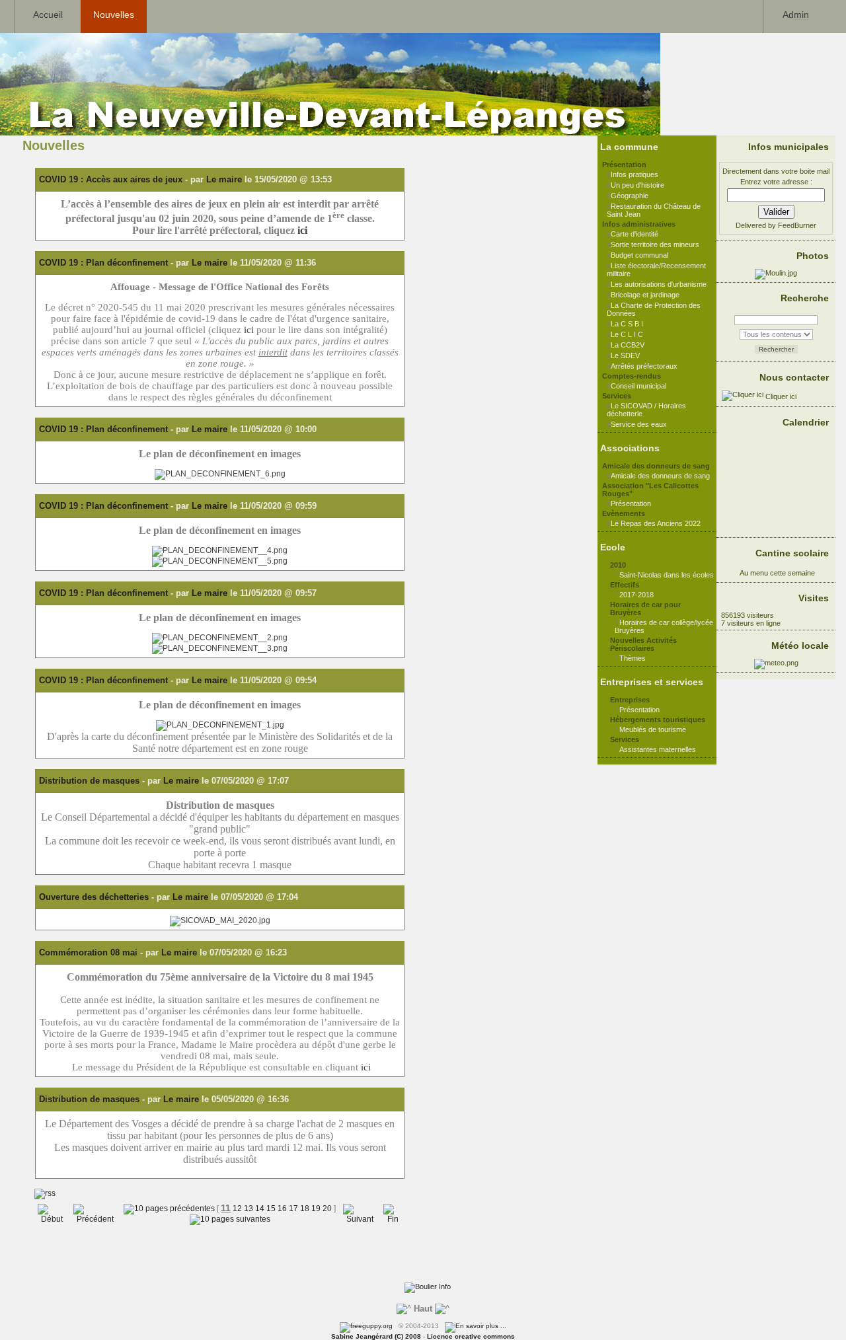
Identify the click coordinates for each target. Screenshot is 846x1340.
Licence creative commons (471, 1336)
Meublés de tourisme (652, 729)
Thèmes (632, 658)
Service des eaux (639, 424)
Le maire (224, 179)
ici (302, 230)
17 (293, 1208)
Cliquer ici (779, 396)
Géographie (629, 196)
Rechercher (776, 349)
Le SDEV (625, 355)
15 (271, 1208)
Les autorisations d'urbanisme (659, 284)
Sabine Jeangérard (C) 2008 (376, 1336)
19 (316, 1208)
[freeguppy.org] (367, 1325)
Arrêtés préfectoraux (644, 366)
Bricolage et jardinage (645, 295)
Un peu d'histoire (637, 185)
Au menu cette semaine (776, 573)
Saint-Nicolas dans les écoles (666, 575)
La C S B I (627, 324)
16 (282, 1208)
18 (304, 1208)
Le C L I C (627, 334)
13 (248, 1208)
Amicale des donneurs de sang (660, 476)
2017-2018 (636, 595)
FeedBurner (797, 225)
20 (327, 1208)
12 (237, 1208)
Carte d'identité (634, 234)
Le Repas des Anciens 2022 (656, 523)
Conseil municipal (638, 386)
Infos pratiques (634, 174)
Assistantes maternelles (657, 749)
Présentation (631, 503)
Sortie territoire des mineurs (655, 244)
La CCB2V (627, 345)
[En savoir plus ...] (476, 1325)
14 (259, 1208)
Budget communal (639, 255)
